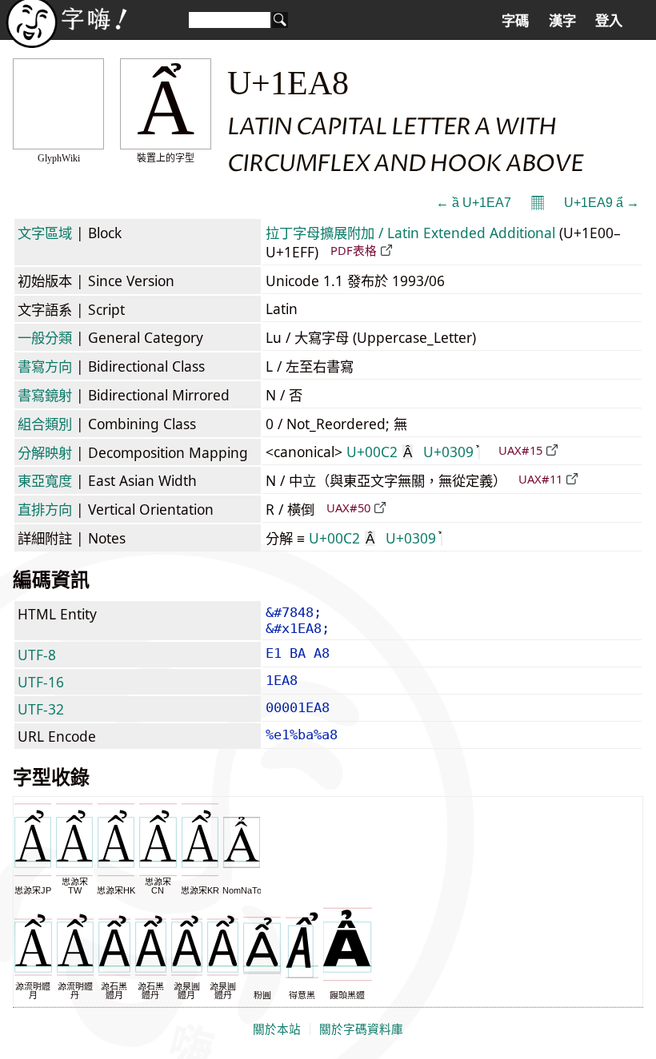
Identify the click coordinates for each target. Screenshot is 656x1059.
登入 (608, 21)
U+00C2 (379, 451)
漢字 (562, 21)
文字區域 (45, 232)
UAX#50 (348, 508)
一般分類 (45, 337)
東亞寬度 (45, 480)
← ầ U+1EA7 (473, 202)
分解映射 (45, 452)
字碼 (515, 21)
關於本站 (277, 1029)
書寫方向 (45, 366)
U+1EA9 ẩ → (601, 202)
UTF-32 (41, 709)
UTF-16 (41, 681)
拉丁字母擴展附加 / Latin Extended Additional (410, 232)
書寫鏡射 (45, 394)
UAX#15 (520, 450)
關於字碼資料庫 (361, 1029)
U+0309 (448, 451)
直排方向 (45, 509)
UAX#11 (540, 479)
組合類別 (45, 423)
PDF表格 (353, 250)
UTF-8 (37, 654)
